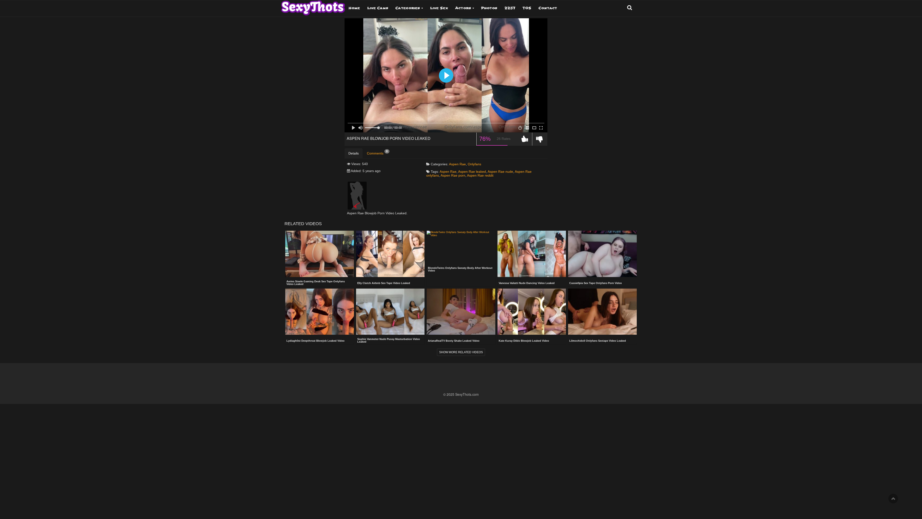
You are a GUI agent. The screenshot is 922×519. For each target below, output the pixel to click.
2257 (509, 8)
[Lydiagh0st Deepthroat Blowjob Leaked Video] (319, 312)
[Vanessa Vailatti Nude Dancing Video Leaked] (531, 254)
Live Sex (439, 8)
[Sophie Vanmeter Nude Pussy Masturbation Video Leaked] (390, 312)
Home (354, 8)
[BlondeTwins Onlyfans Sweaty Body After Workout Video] (461, 240)
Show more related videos (461, 352)
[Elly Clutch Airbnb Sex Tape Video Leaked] (390, 254)
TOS (526, 8)
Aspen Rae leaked (472, 171)
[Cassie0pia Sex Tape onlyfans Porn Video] (602, 254)
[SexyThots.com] (313, 6)
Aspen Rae (457, 164)
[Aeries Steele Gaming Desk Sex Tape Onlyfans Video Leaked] (319, 254)
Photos (489, 8)
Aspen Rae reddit (480, 175)
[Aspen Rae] (357, 195)
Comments (377, 152)
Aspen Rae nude (500, 171)
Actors (463, 8)
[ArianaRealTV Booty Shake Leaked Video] (461, 312)
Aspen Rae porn (453, 175)
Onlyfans (474, 164)
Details (353, 153)
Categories (407, 8)
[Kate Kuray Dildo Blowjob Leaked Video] (531, 312)
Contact (548, 8)
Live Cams (377, 8)
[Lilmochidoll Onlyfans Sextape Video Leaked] (602, 312)
